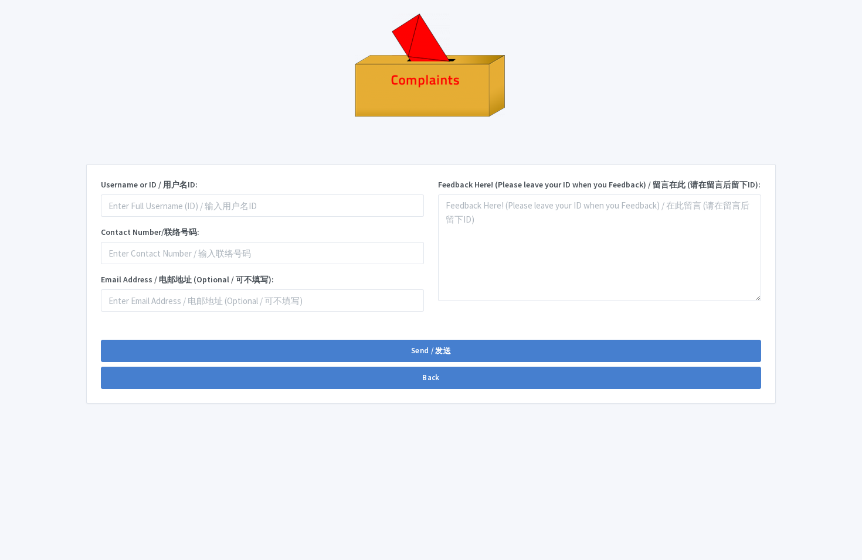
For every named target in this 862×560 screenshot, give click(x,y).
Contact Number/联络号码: (150, 232)
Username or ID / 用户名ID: (149, 184)
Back (431, 378)
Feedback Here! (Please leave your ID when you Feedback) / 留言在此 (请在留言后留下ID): (599, 184)
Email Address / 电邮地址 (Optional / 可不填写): (187, 279)
